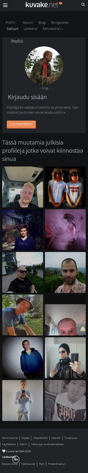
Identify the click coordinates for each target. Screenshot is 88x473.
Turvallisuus (70, 438)
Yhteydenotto (40, 438)
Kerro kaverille (10, 438)
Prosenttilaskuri (57, 464)
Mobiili (23, 444)
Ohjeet (25, 438)
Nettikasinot (28, 464)
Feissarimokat (10, 464)
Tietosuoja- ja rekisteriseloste (47, 444)
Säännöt (55, 438)
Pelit (41, 464)
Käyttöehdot (9, 444)
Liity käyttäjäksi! (21, 124)
